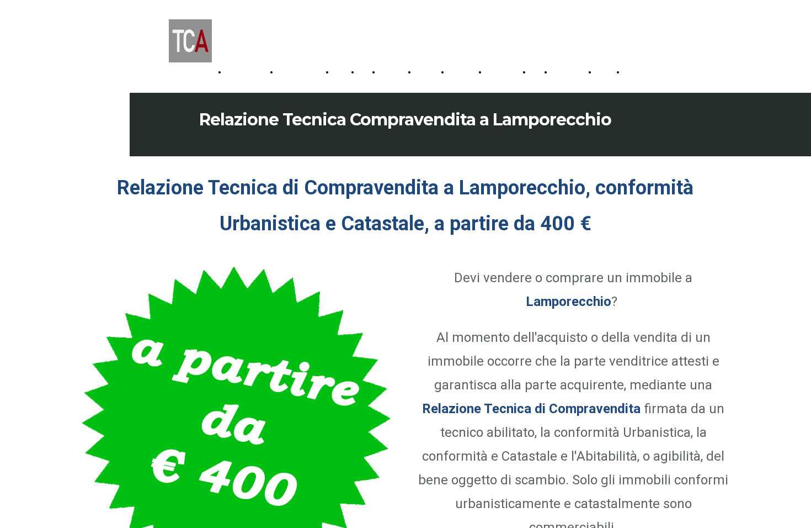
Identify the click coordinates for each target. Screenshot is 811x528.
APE (367, 72)
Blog (538, 72)
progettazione (249, 72)
